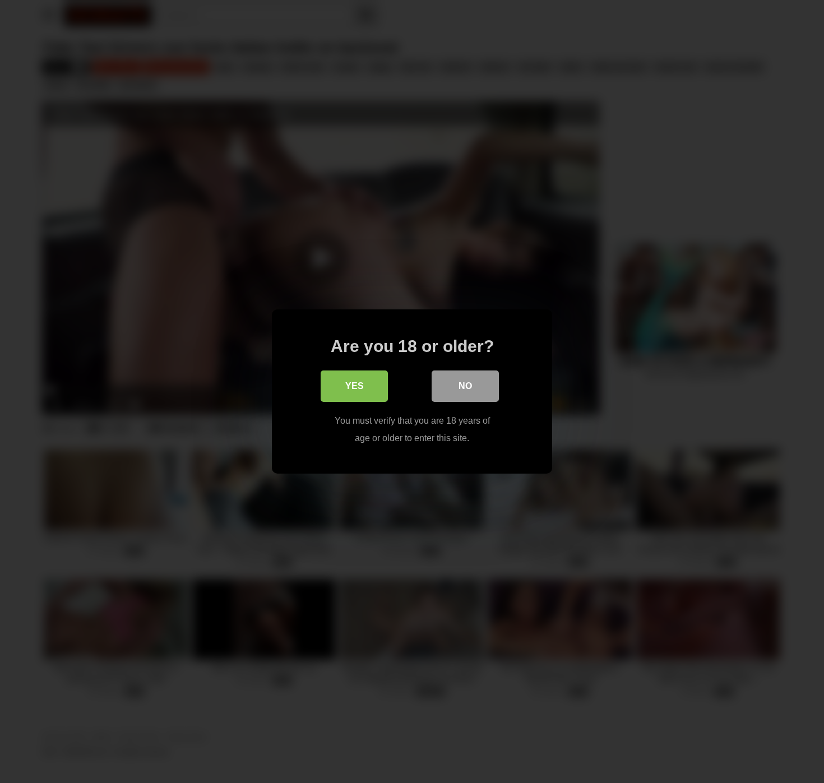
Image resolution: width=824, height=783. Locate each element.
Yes (354, 386)
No (465, 386)
